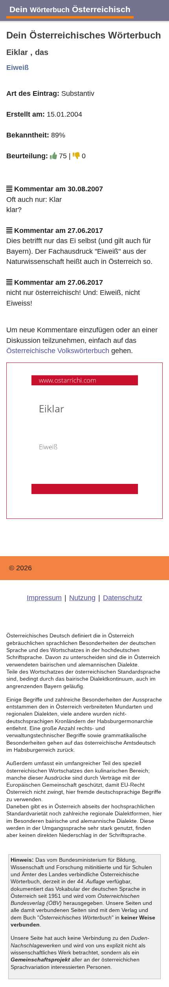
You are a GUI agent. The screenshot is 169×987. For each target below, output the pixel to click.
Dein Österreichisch (69, 9)
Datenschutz (122, 598)
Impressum (44, 598)
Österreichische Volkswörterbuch (57, 351)
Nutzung (82, 598)
